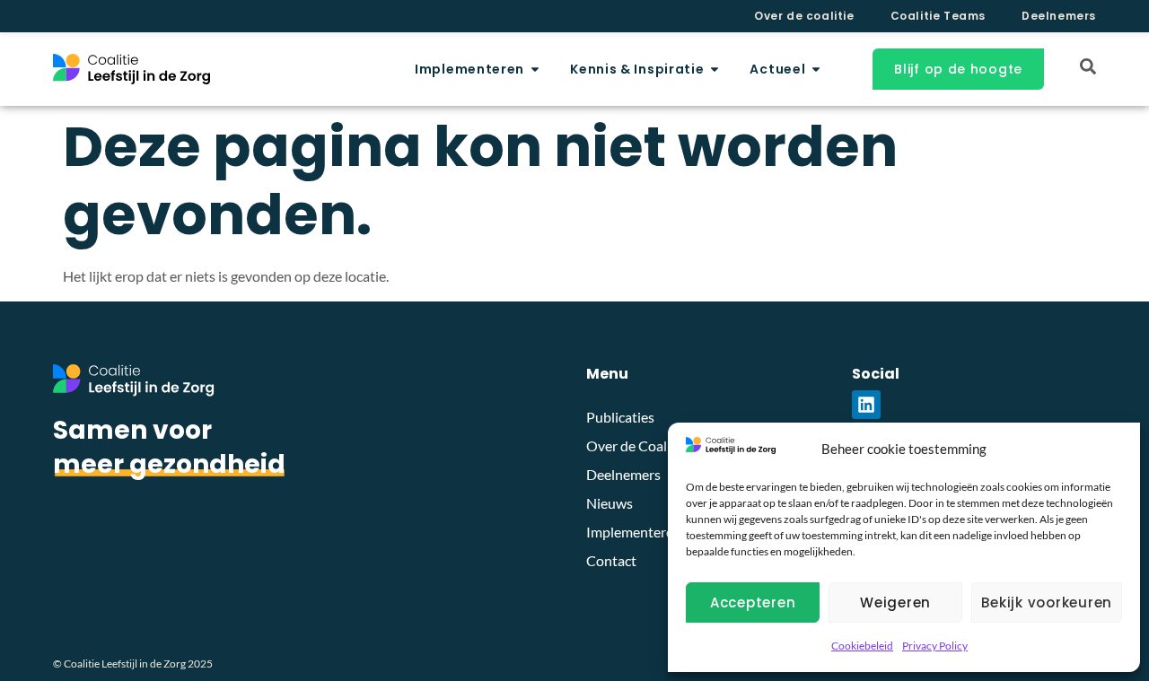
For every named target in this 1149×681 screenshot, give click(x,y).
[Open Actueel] (816, 69)
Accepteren (753, 602)
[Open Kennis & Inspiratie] (714, 69)
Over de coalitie (804, 15)
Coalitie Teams (938, 15)
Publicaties (620, 416)
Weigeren (895, 602)
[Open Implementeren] (535, 69)
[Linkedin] (866, 404)
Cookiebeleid (862, 645)
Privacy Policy (935, 645)
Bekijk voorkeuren (1046, 602)
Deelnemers (1059, 15)
